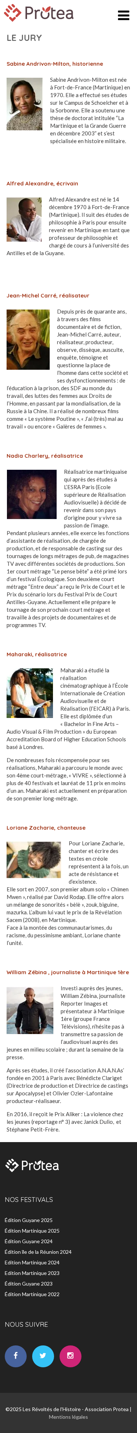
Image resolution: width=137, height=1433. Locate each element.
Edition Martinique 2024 (32, 1262)
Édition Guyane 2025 (29, 1220)
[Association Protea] (39, 23)
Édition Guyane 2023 (29, 1283)
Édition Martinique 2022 (32, 1294)
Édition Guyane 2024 (29, 1241)
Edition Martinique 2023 (32, 1273)
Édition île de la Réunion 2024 (38, 1252)
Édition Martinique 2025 (32, 1231)
